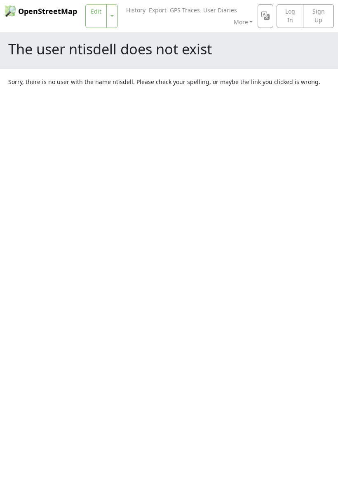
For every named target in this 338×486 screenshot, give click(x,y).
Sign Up (318, 15)
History (136, 10)
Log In (290, 15)
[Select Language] (265, 16)
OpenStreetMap (47, 11)
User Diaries (220, 10)
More (241, 22)
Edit (96, 11)
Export (158, 10)
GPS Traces (185, 10)
